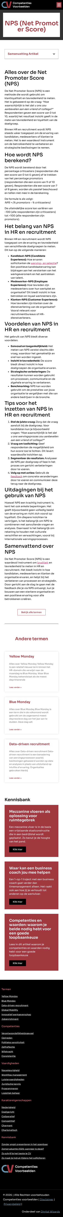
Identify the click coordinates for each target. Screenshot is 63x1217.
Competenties (11, 1026)
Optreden (7, 1038)
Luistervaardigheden (13, 1079)
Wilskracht (7, 1051)
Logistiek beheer (11, 1093)
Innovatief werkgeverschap (16, 1014)
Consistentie (9, 1056)
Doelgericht (8, 1112)
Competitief (8, 1121)
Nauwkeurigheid (11, 1070)
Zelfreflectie (8, 1047)
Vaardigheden (10, 1063)
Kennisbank (9, 1137)
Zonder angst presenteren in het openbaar (25, 1144)
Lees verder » (15, 687)
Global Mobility (10, 1010)
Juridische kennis (11, 1084)
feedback (16, 476)
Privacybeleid (12, 1204)
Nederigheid (8, 1107)
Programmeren (10, 1088)
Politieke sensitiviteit (13, 1042)
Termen (6, 989)
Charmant (7, 1125)
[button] (58, 5)
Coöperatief (8, 1116)
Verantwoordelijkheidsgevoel (18, 1033)
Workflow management (14, 1075)
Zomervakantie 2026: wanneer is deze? (23, 1149)
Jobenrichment (10, 1019)
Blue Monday (19, 702)
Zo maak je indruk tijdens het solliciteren (23, 1158)
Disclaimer (46, 1199)
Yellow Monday (21, 656)
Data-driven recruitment (29, 744)
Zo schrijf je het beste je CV (16, 1153)
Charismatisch (9, 1130)
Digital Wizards (50, 1211)
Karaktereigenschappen (16, 1100)
